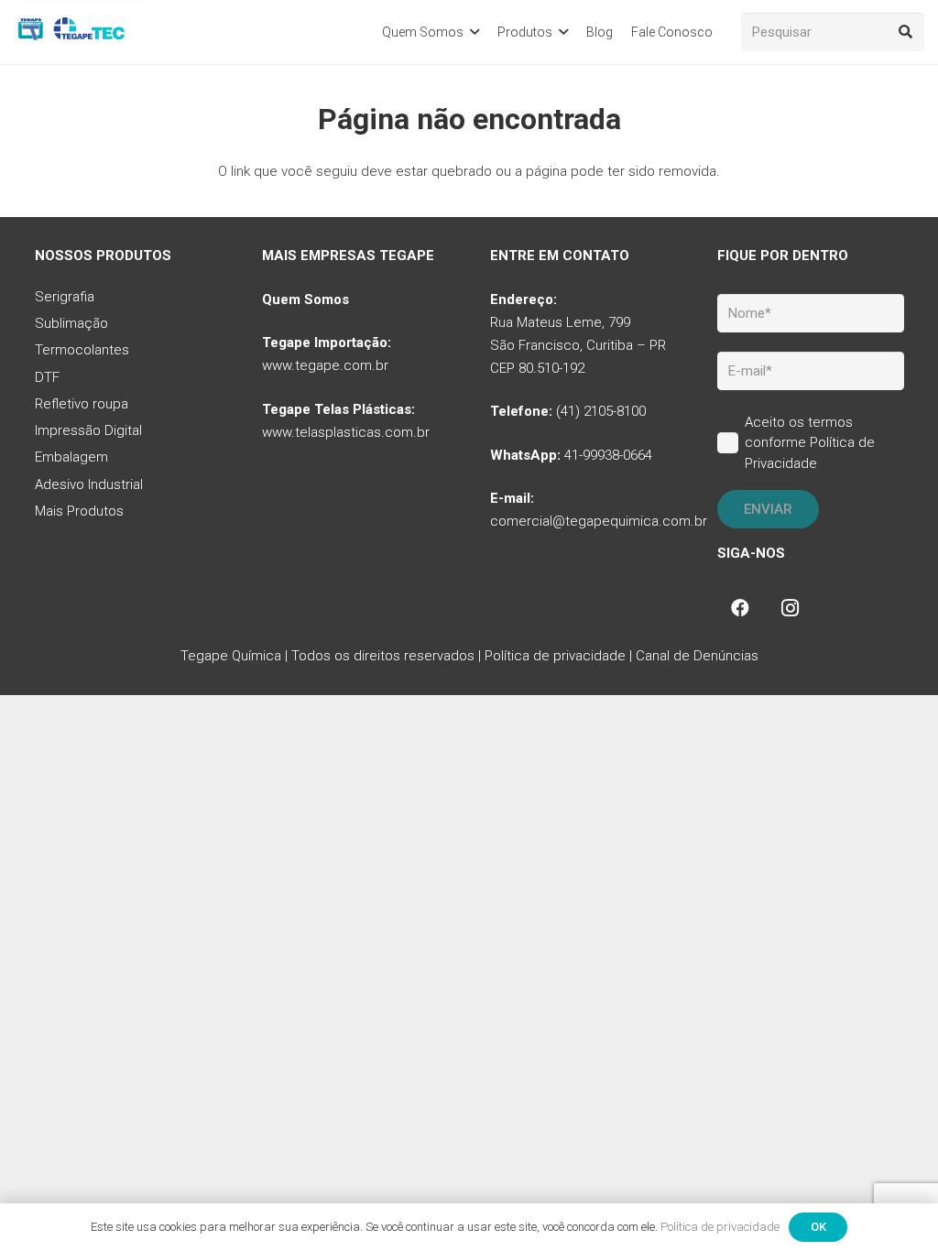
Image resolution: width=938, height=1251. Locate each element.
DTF (47, 377)
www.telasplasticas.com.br (346, 432)
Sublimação (71, 323)
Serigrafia (64, 296)
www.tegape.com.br (325, 365)
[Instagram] (790, 608)
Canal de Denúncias (697, 655)
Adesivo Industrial (89, 484)
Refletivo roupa (81, 404)
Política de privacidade (555, 655)
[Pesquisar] (905, 32)
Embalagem (71, 457)
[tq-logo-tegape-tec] (71, 32)
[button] (474, 32)
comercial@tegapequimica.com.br (598, 521)
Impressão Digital (88, 430)
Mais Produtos (79, 511)
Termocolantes (82, 350)
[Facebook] (740, 608)
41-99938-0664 (608, 455)
